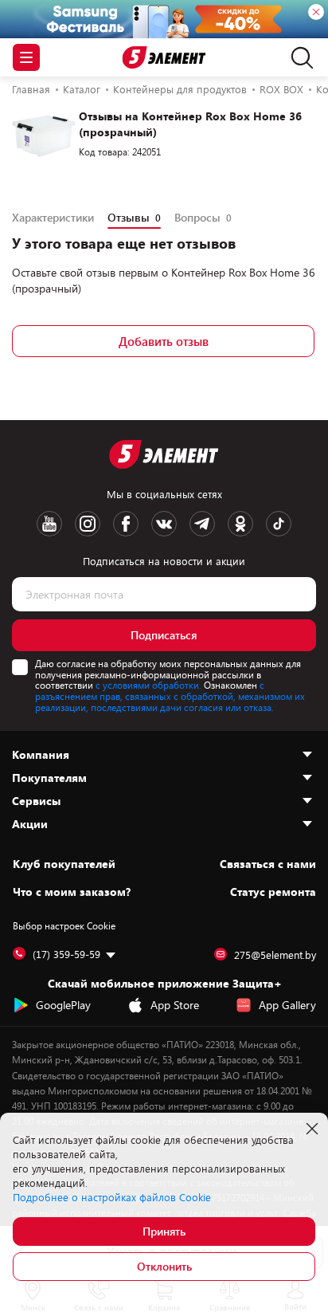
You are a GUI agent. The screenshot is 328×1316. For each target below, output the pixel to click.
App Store (174, 1004)
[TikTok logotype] (278, 523)
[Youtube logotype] (49, 523)
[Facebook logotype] (126, 523)
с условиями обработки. (148, 684)
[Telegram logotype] (202, 523)
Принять (164, 1231)
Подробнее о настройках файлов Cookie (112, 1197)
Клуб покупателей (64, 864)
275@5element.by (275, 955)
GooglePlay (63, 1004)
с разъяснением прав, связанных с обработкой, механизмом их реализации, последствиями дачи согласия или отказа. (170, 695)
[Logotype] (164, 57)
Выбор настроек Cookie (64, 925)
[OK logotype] (240, 523)
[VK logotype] (164, 523)
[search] (298, 57)
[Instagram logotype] (87, 523)
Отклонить (164, 1266)
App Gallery (287, 1004)
